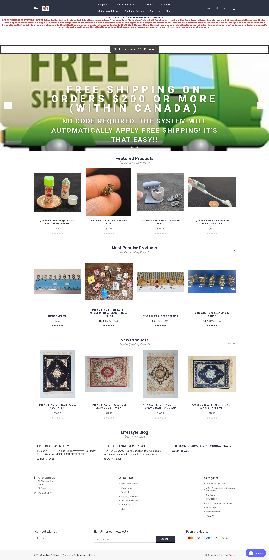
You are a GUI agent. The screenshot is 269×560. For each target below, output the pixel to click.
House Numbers (57, 315)
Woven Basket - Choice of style (160, 315)
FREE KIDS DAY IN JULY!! (53, 446)
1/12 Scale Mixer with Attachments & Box (160, 222)
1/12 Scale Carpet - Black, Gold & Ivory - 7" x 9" (57, 406)
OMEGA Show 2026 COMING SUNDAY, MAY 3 (201, 446)
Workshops (211, 507)
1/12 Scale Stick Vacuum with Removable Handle (212, 222)
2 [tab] (134, 147)
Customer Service (134, 11)
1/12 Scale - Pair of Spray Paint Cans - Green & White (57, 222)
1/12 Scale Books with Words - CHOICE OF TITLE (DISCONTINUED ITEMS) (108, 313)
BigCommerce (80, 555)
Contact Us (165, 4)
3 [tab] (137, 147)
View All (210, 516)
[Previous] (8, 105)
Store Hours (146, 4)
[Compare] (217, 9)
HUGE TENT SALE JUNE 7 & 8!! (125, 446)
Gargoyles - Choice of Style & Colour (212, 314)
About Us (155, 11)
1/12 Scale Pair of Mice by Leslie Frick (109, 222)
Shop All (102, 4)
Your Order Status (124, 4)
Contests (210, 495)
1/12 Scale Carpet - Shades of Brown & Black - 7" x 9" (109, 406)
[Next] (261, 105)
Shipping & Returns (108, 11)
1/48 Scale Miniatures (216, 483)
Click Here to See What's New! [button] (134, 49)
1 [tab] (132, 147)
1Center (231, 555)
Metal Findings (213, 512)
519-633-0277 (45, 493)
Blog (168, 11)
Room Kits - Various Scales (219, 503)
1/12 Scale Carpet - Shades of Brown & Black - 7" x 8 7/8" (160, 406)
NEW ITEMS (211, 499)
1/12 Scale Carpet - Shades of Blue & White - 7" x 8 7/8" (212, 406)
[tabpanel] (134, 102)
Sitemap (93, 555)
